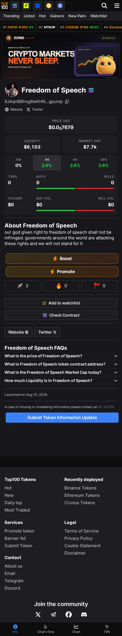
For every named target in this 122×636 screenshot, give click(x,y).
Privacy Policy (78, 538)
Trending (11, 16)
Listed (29, 16)
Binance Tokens (80, 488)
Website (16, 109)
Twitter (37, 109)
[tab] (19, 163)
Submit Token (18, 545)
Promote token (19, 531)
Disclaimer (75, 553)
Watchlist (99, 16)
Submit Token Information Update (62, 417)
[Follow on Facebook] (68, 614)
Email (10, 573)
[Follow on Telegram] (53, 614)
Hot (42, 16)
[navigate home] (4, 5)
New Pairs (77, 16)
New (9, 495)
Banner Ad (15, 538)
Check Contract (64, 315)
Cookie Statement (82, 545)
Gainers (57, 16)
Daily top (13, 502)
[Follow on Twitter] (38, 614)
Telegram (14, 580)
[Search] (106, 6)
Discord (12, 588)
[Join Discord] (84, 614)
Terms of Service (81, 531)
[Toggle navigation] (117, 6)
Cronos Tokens (79, 502)
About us (13, 566)
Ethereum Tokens (82, 495)
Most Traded (17, 510)
